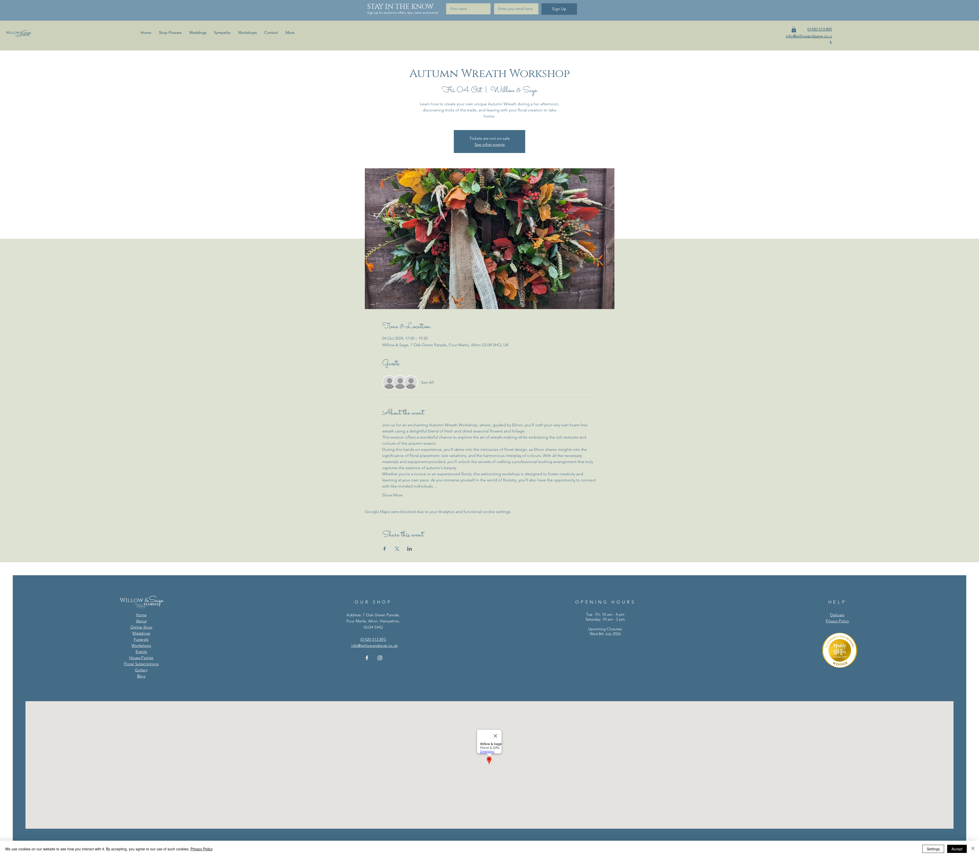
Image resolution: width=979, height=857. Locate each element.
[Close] (973, 849)
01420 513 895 (373, 639)
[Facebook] (367, 658)
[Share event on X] (397, 549)
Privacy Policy (201, 848)
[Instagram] (380, 658)
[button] (793, 29)
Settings (933, 848)
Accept (956, 848)
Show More (392, 495)
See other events (489, 144)
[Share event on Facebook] (384, 549)
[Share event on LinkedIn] (409, 549)
